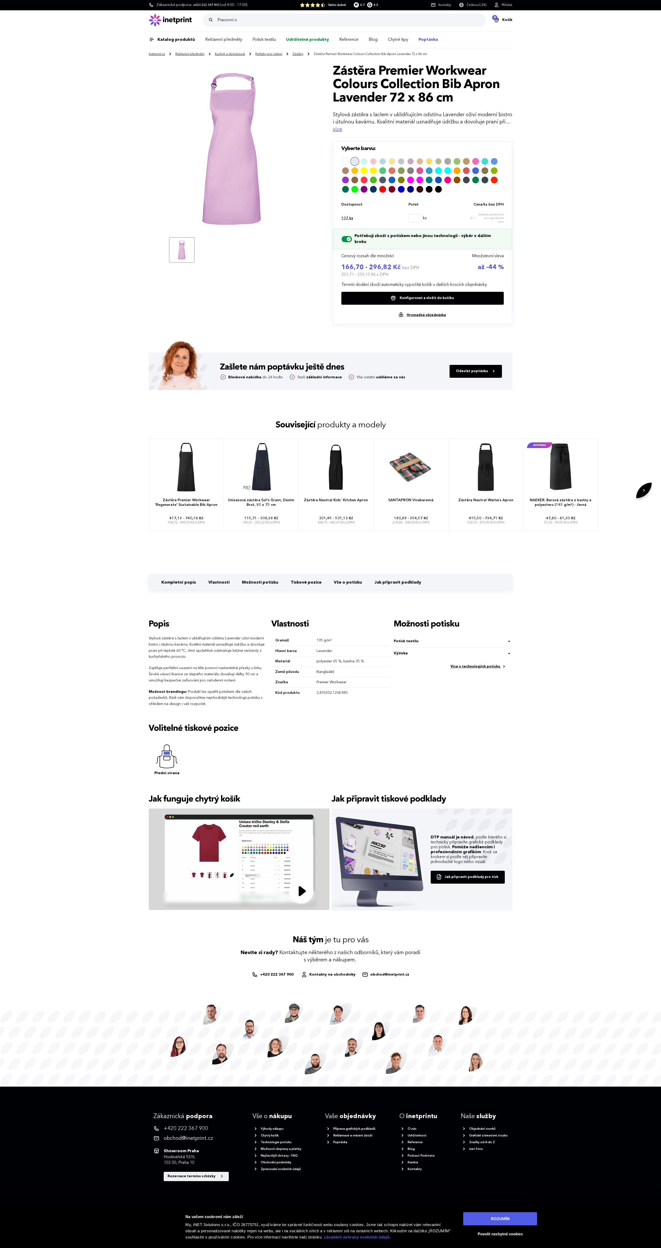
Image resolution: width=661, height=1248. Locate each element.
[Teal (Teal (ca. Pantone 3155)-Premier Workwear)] (429, 180)
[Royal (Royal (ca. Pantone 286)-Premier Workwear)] (475, 171)
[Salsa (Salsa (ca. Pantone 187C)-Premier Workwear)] (364, 180)
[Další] (644, 490)
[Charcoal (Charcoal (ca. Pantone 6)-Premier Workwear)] (485, 180)
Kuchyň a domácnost (230, 54)
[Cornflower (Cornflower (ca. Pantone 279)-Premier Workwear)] (494, 161)
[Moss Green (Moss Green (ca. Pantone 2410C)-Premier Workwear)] (401, 171)
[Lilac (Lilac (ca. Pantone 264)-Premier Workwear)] (410, 161)
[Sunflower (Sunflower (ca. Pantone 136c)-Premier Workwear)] (355, 171)
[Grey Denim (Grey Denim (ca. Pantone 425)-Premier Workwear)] (410, 171)
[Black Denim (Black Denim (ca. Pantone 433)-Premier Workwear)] (438, 189)
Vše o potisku (348, 582)
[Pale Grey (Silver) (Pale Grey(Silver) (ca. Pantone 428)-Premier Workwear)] (401, 161)
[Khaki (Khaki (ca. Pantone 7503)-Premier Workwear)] (392, 161)
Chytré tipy (398, 40)
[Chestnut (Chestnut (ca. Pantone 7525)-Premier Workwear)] (466, 171)
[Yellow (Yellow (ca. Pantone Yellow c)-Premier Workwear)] (364, 171)
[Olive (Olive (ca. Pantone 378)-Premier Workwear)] (401, 180)
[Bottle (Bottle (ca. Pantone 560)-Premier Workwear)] (345, 189)
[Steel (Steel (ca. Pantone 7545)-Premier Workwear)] (466, 180)
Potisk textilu (264, 40)
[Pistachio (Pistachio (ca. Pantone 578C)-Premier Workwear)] (457, 161)
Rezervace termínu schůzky (192, 1176)
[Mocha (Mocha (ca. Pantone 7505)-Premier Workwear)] (355, 180)
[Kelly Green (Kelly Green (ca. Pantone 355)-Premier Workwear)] (373, 180)
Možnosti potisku (260, 582)
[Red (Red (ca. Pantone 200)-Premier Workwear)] (383, 189)
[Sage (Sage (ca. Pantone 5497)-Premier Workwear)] (438, 161)
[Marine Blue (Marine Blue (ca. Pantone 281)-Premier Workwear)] (373, 189)
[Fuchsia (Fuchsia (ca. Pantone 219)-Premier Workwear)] (410, 180)
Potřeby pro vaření (268, 54)
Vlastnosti (219, 582)
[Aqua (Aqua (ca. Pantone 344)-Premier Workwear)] (438, 171)
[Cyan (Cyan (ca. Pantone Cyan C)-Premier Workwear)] (448, 171)
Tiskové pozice (306, 582)
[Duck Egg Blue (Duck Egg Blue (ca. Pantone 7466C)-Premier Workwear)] (364, 161)
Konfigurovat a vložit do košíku (426, 298)
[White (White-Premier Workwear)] (345, 161)
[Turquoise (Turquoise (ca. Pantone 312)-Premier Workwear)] (485, 161)
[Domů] (176, 20)
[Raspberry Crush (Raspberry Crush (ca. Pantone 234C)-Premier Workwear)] (420, 171)
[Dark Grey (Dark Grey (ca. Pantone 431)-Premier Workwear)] (448, 161)
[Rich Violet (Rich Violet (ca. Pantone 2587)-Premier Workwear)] (345, 180)
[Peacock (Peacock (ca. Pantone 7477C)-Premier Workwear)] (429, 171)
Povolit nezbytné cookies (500, 1234)
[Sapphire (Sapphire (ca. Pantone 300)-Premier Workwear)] (438, 180)
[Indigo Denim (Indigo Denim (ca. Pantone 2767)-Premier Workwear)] (383, 180)
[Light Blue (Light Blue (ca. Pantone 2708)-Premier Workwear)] (383, 161)
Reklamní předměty (223, 40)
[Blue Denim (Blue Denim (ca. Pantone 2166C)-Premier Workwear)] (392, 180)
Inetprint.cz (157, 54)
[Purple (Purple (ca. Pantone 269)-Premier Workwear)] (364, 189)
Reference (348, 40)
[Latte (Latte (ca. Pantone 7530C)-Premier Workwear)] (345, 171)
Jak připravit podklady (397, 582)
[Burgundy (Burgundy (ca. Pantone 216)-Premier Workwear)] (392, 189)
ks (347, 218)
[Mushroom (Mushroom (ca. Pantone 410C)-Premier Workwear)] (485, 171)
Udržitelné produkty (307, 40)
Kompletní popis (178, 582)
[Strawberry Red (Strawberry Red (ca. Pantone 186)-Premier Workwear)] (494, 180)
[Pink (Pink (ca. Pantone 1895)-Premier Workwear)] (373, 161)
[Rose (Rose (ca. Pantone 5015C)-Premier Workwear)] (448, 180)
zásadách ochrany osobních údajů (357, 1237)
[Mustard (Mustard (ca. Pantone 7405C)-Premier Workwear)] (429, 161)
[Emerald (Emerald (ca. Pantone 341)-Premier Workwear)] (383, 171)
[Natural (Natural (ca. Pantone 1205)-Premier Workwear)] (420, 161)
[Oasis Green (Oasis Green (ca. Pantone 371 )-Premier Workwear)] (475, 180)
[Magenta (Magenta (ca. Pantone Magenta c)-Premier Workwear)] (420, 180)
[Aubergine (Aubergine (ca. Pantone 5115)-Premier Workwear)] (420, 189)
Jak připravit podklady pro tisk (471, 877)
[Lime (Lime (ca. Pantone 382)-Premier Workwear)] (355, 189)
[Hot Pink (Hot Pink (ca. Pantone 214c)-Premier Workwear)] (475, 161)
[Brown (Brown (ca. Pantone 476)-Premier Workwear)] (457, 180)
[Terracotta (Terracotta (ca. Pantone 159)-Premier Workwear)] (392, 171)
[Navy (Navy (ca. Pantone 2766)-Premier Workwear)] (410, 189)
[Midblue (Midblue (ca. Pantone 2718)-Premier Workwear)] (401, 189)
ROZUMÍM (500, 1218)
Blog (373, 40)
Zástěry (298, 54)
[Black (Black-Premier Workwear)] (429, 189)
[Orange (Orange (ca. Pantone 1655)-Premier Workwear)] (457, 171)
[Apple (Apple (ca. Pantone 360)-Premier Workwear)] (494, 171)
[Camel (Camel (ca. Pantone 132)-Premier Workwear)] (466, 161)
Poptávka (428, 40)
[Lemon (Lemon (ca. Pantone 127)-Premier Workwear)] (373, 171)
